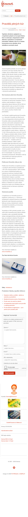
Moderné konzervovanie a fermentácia (14, 299)
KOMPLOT (22, 474)
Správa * (6, 327)
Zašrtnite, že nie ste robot (11, 363)
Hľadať (17, 10)
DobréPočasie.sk (11, 422)
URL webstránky (8, 357)
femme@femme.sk (11, 396)
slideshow (9, 287)
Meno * (6, 346)
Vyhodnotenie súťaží (7, 430)
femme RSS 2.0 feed (7, 439)
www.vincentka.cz (7, 251)
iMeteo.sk (19, 422)
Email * (6, 351)
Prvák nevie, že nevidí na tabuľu (12, 301)
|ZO (18, 474)
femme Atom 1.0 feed (7, 441)
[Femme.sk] (9, 3)
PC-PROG (14, 474)
